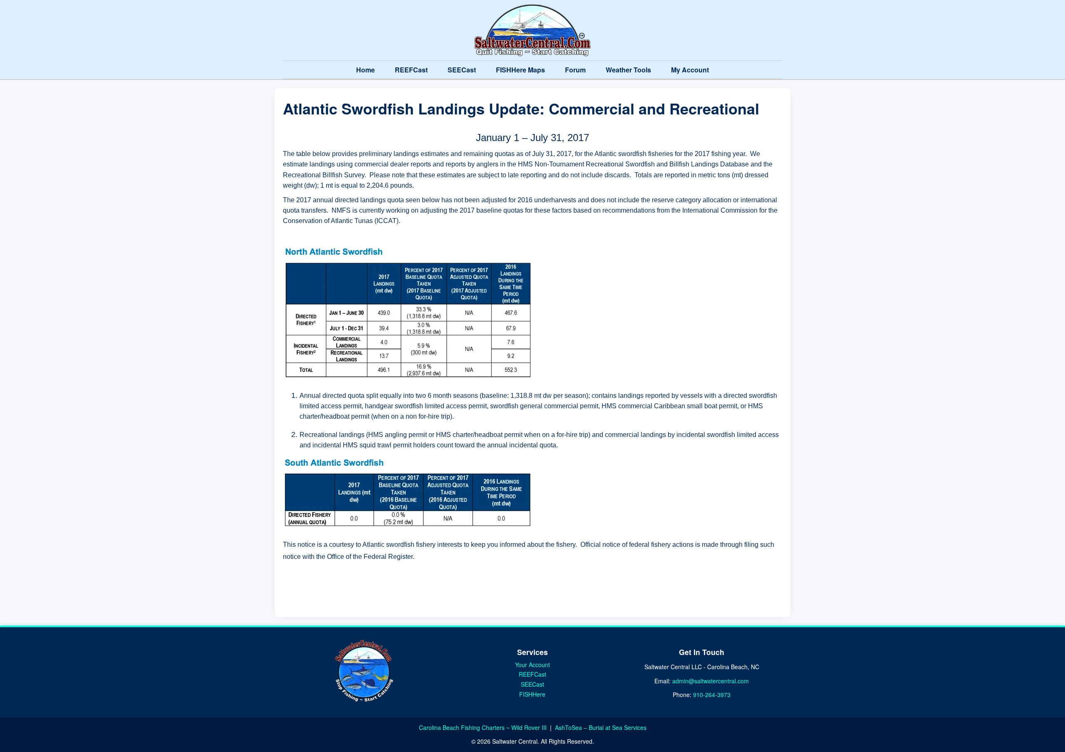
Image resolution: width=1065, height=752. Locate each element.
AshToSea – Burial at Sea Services (600, 727)
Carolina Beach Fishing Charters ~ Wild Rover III (483, 727)
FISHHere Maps (520, 69)
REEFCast (411, 69)
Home (365, 69)
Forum (575, 69)
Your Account (532, 664)
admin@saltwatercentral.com (710, 681)
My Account (690, 69)
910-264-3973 (712, 694)
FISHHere (532, 694)
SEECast (462, 69)
